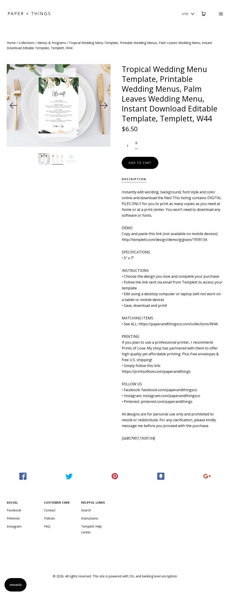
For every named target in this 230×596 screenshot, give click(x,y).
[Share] (23, 476)
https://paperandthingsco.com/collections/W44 (178, 323)
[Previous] (13, 105)
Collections (27, 43)
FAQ (47, 526)
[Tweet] (69, 476)
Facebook (14, 510)
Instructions (89, 518)
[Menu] (218, 13)
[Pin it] (115, 476)
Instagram (14, 526)
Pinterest (13, 518)
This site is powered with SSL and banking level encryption (135, 576)
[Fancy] (161, 476)
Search (86, 510)
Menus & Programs (52, 43)
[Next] (104, 105)
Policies (49, 518)
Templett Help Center (91, 529)
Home (11, 43)
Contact (49, 510)
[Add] (207, 476)
